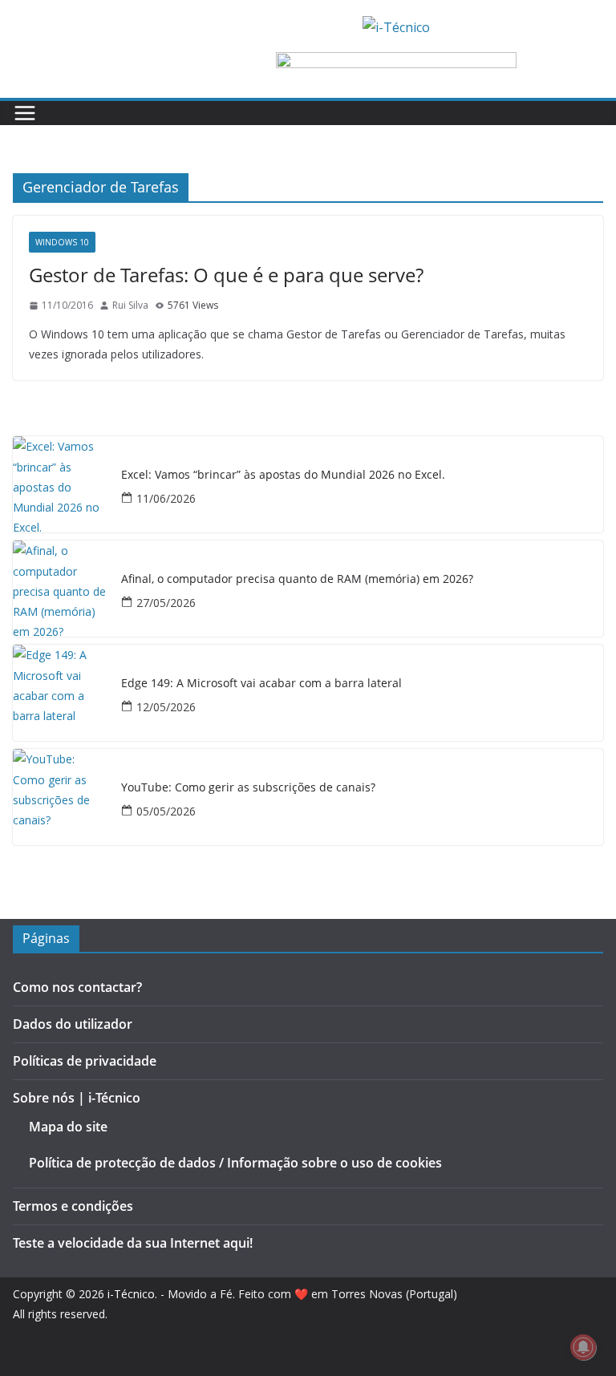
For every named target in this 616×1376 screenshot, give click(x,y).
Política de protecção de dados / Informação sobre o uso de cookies (235, 1163)
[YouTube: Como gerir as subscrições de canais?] (61, 797)
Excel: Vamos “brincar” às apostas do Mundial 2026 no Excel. (283, 475)
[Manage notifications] (583, 1347)
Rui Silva (130, 305)
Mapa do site (68, 1126)
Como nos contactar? (77, 987)
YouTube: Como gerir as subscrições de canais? (248, 788)
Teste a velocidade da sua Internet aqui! (133, 1243)
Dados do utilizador (72, 1024)
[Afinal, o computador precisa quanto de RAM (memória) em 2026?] (61, 588)
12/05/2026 (166, 706)
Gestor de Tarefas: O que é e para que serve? (226, 274)
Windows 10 (62, 242)
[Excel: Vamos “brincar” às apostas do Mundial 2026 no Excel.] (61, 484)
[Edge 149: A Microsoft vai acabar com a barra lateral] (61, 693)
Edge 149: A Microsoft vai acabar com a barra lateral (261, 683)
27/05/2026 (166, 602)
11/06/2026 (166, 498)
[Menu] (25, 113)
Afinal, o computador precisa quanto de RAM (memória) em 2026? (297, 579)
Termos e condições (73, 1206)
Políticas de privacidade (84, 1061)
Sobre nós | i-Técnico (76, 1098)
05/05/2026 (166, 811)
